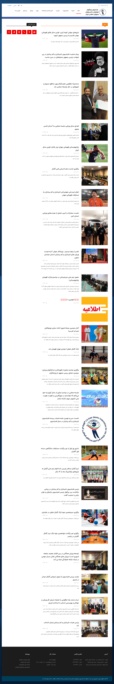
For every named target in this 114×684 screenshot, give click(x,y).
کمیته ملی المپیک (25, 662)
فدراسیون (65, 11)
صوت (37, 11)
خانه (78, 11)
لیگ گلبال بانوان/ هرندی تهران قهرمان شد (64, 348)
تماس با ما (17, 11)
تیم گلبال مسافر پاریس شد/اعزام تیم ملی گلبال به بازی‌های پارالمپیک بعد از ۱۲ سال (60, 470)
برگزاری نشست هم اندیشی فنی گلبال (65, 168)
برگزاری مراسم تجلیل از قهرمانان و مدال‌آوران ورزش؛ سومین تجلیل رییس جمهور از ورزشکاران (60, 371)
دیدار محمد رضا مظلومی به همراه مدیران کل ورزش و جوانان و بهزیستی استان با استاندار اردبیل (60, 601)
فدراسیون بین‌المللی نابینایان (22, 667)
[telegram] (18, 5)
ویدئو (31, 11)
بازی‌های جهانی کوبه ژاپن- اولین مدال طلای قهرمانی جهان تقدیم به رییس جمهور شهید (60, 34)
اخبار (73, 11)
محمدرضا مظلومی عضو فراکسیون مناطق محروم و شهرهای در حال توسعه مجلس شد (61, 85)
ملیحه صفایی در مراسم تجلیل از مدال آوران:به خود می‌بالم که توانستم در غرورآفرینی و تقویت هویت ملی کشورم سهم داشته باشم (60, 395)
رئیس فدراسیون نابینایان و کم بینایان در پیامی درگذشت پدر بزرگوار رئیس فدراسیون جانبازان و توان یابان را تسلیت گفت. (60, 492)
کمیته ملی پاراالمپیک (24, 665)
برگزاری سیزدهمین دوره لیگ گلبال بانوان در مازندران (60, 512)
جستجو (25, 11)
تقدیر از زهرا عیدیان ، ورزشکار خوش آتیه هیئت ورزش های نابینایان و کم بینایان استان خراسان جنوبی (61, 254)
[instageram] (21, 5)
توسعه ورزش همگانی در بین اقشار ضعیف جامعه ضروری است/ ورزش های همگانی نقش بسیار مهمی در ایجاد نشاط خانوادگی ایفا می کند (60, 556)
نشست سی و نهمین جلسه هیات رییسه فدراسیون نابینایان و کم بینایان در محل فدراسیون (60, 420)
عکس (58, 11)
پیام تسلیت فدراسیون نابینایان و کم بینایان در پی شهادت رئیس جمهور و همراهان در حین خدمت (60, 56)
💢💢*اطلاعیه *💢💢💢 (69, 299)
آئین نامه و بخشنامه (47, 11)
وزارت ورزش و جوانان (24, 660)
